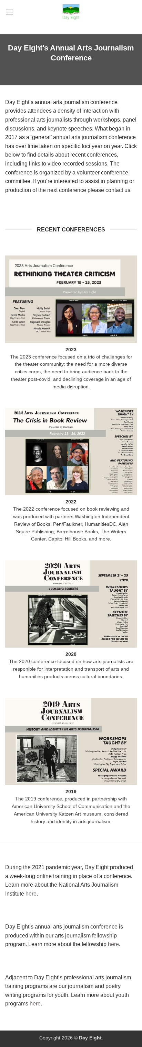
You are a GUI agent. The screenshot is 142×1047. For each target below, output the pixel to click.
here (31, 894)
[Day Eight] (71, 12)
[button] (9, 11)
